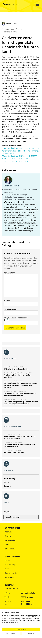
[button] (35, 5)
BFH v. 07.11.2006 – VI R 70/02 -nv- (15, 158)
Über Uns (8, 532)
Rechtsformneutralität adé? (14, 452)
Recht (7, 569)
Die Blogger (9, 577)
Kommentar (9, 273)
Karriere (8, 536)
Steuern (8, 560)
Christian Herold (11, 185)
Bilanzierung (10, 564)
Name (7, 300)
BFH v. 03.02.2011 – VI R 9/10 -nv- (15, 161)
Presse (7, 544)
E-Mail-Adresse (10, 309)
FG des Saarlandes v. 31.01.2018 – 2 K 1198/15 (20, 148)
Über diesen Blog (11, 573)
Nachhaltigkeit (10, 540)
